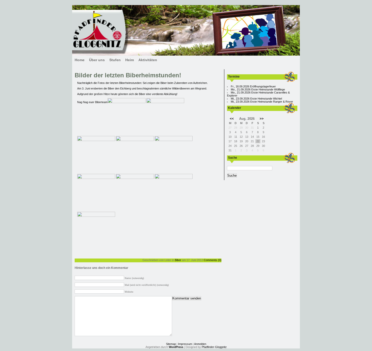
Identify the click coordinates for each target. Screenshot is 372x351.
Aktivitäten (147, 60)
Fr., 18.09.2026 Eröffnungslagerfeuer (253, 86)
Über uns (97, 60)
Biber (178, 260)
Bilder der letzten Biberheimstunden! (128, 75)
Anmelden (200, 343)
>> (262, 119)
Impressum (185, 343)
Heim (129, 60)
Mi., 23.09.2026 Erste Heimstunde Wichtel (256, 98)
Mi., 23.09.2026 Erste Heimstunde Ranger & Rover (262, 101)
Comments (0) (212, 260)
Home (80, 60)
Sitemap (171, 343)
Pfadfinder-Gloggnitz (214, 346)
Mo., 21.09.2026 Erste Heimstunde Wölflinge (258, 89)
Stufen (115, 60)
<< (232, 119)
